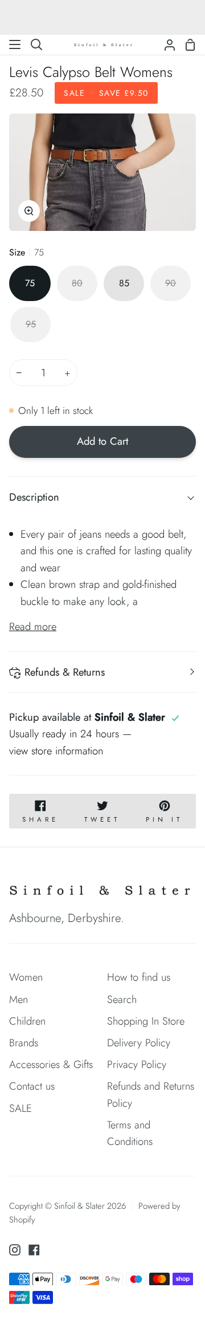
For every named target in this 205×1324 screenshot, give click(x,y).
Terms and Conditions (130, 1133)
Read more (32, 626)
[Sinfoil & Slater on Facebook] (34, 1250)
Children (27, 1021)
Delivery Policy (138, 1042)
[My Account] (165, 45)
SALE (20, 1108)
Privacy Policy (136, 1064)
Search (122, 999)
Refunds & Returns (64, 672)
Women (26, 977)
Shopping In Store (145, 1021)
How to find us (138, 977)
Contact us (32, 1086)
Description (34, 497)
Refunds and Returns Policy (150, 1094)
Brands (23, 1042)
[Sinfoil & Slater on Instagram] (14, 1250)
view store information (56, 750)
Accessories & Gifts (51, 1064)
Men (18, 999)
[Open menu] (15, 44)
